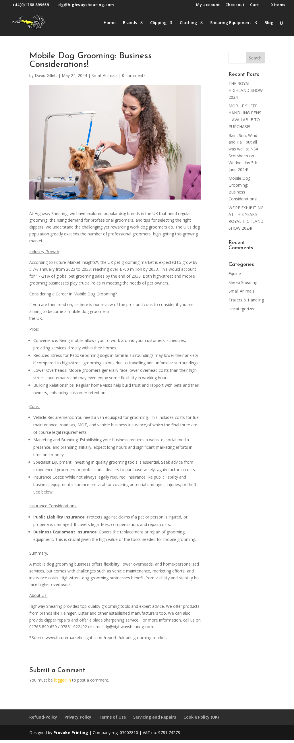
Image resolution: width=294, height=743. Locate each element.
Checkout (235, 5)
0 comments (134, 75)
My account (208, 5)
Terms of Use (112, 717)
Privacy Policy (78, 717)
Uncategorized (242, 308)
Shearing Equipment (230, 23)
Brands (130, 23)
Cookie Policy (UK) (201, 717)
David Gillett (46, 75)
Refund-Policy (43, 717)
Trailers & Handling (246, 300)
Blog (268, 23)
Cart (254, 5)
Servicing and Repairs (154, 717)
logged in (62, 680)
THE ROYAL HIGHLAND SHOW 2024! (246, 90)
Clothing (188, 23)
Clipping (158, 23)
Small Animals (104, 75)
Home (109, 23)
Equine (235, 273)
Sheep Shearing (243, 282)
